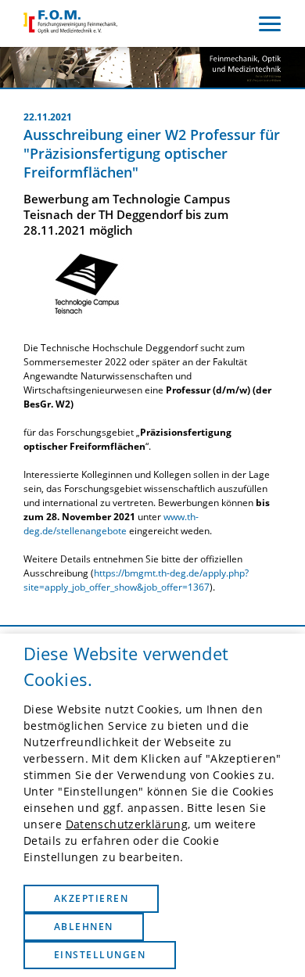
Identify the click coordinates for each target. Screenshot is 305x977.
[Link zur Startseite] (70, 23)
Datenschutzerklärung (127, 824)
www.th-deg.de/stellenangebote (111, 523)
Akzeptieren (91, 898)
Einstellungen (99, 954)
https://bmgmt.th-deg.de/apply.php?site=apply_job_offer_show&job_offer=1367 (136, 580)
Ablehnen (83, 926)
